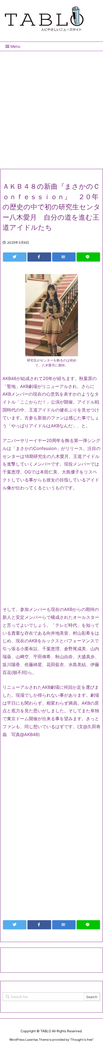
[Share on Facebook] (39, 256)
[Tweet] (14, 256)
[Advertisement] (51, 108)
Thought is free (81, 1040)
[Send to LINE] (88, 256)
